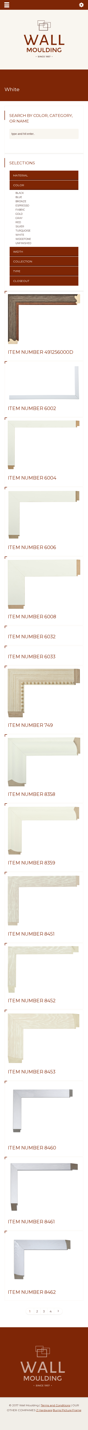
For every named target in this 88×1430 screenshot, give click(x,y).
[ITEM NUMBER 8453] (44, 1058)
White (19, 234)
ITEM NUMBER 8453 (31, 1072)
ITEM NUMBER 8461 (31, 1222)
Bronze (20, 201)
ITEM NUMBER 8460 (32, 1148)
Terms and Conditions (55, 1405)
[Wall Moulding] (44, 60)
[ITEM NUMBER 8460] (44, 1134)
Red (18, 222)
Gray (19, 218)
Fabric (20, 209)
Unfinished (23, 243)
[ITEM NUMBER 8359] (44, 849)
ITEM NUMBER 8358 (31, 794)
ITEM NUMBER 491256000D (40, 352)
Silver (19, 226)
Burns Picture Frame (67, 1410)
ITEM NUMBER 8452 (32, 1000)
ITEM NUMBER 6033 (31, 656)
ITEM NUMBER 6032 (32, 636)
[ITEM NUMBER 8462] (44, 1279)
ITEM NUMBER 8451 (31, 934)
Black (19, 193)
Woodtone (23, 239)
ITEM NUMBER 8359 (31, 863)
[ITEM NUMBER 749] (44, 712)
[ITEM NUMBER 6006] (44, 534)
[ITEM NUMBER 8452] (44, 987)
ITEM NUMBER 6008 (32, 616)
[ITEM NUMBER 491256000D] (44, 339)
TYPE (16, 271)
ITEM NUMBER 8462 (32, 1292)
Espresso (22, 205)
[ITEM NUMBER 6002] (44, 395)
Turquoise (23, 230)
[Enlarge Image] (44, 300)
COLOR (18, 185)
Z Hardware (44, 1410)
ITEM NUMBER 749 (30, 725)
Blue (18, 197)
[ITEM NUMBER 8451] (44, 920)
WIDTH (18, 251)
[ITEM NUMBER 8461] (44, 1208)
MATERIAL (20, 175)
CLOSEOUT (21, 281)
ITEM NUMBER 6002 (32, 408)
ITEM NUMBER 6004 (32, 478)
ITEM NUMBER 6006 (32, 547)
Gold (19, 213)
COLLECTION (22, 261)
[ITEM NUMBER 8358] (44, 781)
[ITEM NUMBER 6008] (44, 603)
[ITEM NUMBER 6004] (44, 464)
